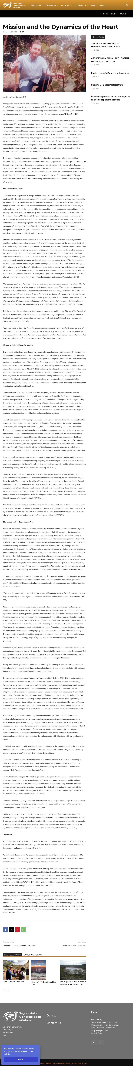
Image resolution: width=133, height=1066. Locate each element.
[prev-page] (4, 989)
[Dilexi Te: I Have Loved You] (16, 970)
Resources (66, 5)
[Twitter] (101, 1042)
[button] (127, 5)
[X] (11, 929)
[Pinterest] (17, 929)
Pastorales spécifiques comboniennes (110, 73)
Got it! (20, 1059)
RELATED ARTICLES (12, 955)
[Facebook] (5, 929)
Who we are (36, 5)
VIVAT (94, 5)
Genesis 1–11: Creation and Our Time (19, 946)
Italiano (123, 14)
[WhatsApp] (23, 929)
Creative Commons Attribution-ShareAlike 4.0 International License (62, 1063)
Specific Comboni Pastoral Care (107, 85)
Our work (51, 5)
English (105, 14)
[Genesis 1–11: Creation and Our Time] (44, 970)
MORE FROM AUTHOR (33, 955)
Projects (81, 5)
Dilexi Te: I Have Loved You (74, 946)
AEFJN (102, 5)
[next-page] (8, 989)
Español (114, 14)
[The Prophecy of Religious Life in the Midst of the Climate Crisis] (73, 970)
